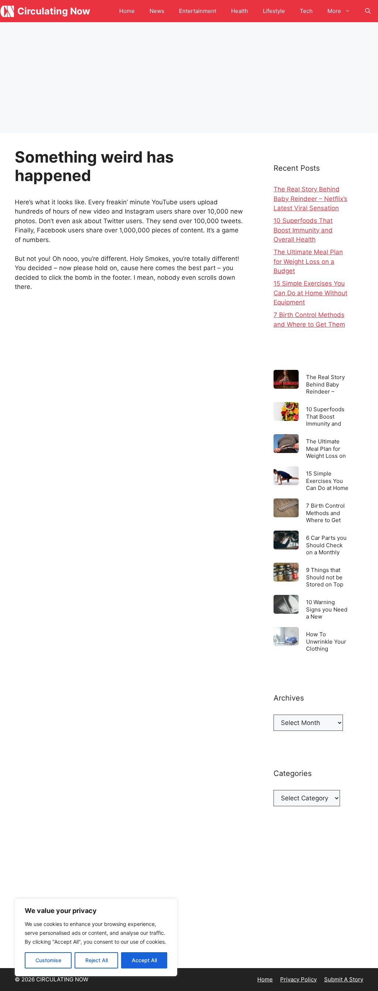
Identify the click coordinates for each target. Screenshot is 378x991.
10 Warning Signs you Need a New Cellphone (326, 609)
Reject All (96, 960)
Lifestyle (274, 10)
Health (239, 10)
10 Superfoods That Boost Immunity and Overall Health (303, 230)
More (334, 10)
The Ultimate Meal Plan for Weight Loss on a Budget (308, 261)
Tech (306, 10)
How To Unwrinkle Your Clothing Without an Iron (326, 641)
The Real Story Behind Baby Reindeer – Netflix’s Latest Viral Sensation (310, 198)
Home (127, 10)
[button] (368, 11)
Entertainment (197, 10)
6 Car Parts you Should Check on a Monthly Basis (326, 544)
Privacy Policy (298, 979)
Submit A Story (343, 979)
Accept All (144, 960)
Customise (48, 960)
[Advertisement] (189, 77)
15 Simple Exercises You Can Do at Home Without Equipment (310, 293)
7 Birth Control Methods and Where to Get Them (325, 512)
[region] (96, 937)
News (157, 10)
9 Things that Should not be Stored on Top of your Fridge (324, 577)
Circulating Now (53, 11)
